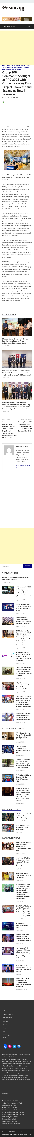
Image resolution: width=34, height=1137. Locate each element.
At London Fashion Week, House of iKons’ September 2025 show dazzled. (23, 968)
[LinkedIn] (19, 1046)
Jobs (3, 67)
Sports (14, 69)
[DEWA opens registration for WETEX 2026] (8, 923)
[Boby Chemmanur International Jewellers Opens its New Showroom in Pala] (8, 683)
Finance (23, 65)
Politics (8, 69)
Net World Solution (15, 1134)
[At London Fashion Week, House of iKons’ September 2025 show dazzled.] (8, 965)
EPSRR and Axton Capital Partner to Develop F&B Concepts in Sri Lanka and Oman (23, 620)
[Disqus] (17, 501)
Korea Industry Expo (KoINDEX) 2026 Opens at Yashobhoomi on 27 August (23, 607)
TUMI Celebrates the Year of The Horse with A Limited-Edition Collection (23, 736)
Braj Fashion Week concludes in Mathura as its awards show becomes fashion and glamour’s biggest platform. (23, 953)
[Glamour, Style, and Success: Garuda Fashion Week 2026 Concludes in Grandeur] (8, 935)
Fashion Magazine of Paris (10, 1117)
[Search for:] (17, 566)
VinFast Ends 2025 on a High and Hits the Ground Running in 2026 (23, 778)
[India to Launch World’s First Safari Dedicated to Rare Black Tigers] (8, 814)
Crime (9, 65)
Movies (26, 67)
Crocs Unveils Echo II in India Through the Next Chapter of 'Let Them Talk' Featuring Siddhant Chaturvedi (24, 671)
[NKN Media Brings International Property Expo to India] (8, 873)
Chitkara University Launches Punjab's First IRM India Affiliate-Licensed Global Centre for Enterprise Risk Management (16, 373)
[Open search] (29, 26)
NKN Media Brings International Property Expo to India (23, 875)
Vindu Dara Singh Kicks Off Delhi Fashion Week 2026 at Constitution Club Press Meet (23, 846)
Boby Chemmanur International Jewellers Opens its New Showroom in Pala (23, 686)
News (3, 69)
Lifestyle (8, 67)
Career (4, 65)
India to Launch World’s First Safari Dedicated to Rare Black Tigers (23, 816)
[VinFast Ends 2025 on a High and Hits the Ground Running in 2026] (8, 775)
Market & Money (8, 1014)
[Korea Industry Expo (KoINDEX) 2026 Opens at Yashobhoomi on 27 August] (8, 604)
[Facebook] (5, 1047)
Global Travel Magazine (9, 1107)
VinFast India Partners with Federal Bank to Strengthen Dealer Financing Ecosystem (23, 716)
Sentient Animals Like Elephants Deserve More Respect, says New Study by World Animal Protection (23, 763)
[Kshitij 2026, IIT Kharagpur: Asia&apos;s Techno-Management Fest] (8, 746)
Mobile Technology (18, 67)
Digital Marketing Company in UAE (13, 1114)
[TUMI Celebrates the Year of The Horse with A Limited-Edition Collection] (8, 733)
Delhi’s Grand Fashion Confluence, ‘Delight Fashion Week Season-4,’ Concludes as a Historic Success (23, 862)
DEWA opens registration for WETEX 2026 (23, 925)
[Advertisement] (17, 48)
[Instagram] (10, 1046)
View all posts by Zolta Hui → (23, 467)
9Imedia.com (27, 1134)
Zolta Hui (15, 97)
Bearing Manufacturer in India (11, 1123)
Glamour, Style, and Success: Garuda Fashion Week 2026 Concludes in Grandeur (23, 937)
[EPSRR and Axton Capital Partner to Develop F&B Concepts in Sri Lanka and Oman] (8, 618)
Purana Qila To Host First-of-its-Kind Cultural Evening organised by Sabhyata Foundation (23, 982)
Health (4, 1031)
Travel (19, 69)
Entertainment (16, 65)
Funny (28, 65)
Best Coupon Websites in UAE (11, 1110)
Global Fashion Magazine (10, 1101)
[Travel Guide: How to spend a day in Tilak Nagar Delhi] (8, 825)
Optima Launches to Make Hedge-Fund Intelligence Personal (15, 578)
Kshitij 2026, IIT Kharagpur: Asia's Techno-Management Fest (23, 749)
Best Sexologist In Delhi (9, 1121)
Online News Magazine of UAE (12, 1103)
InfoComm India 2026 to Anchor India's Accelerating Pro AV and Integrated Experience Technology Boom (24, 592)
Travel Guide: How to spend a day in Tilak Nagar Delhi (23, 827)
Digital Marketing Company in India (13, 1112)
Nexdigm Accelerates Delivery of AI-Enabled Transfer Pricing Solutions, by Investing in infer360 (23, 656)
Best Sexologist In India (9, 1119)
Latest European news (9, 1105)
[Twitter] (14, 1046)
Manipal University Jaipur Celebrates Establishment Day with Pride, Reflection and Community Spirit (15, 341)
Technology (6, 1035)
